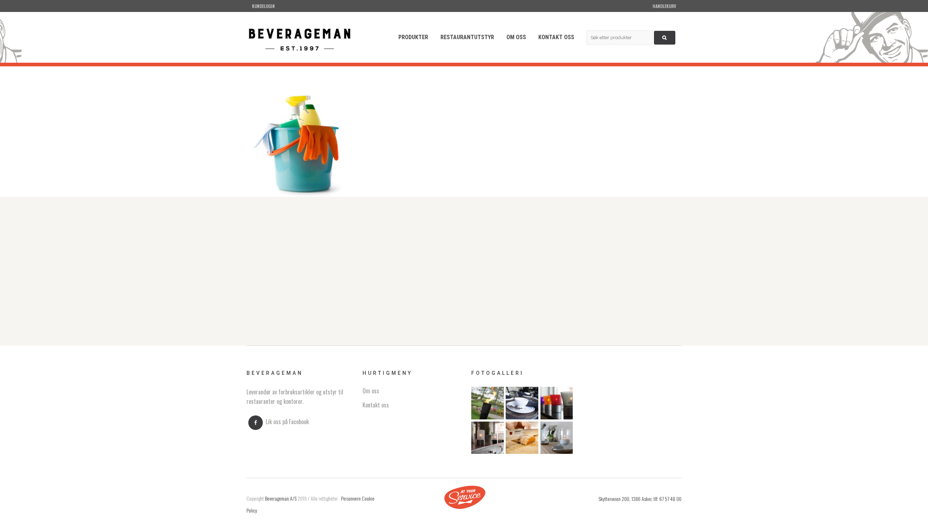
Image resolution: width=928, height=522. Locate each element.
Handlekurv (664, 6)
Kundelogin (263, 6)
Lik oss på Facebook (287, 422)
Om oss (370, 391)
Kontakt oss (375, 405)
